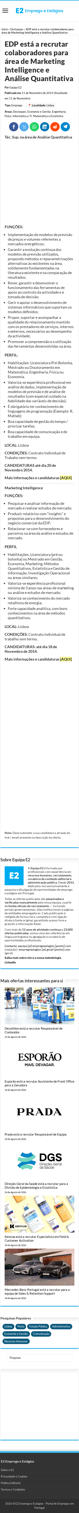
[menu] (5, 11)
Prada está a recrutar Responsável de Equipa (36, 1134)
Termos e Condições (13, 1489)
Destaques (16, 29)
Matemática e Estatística (48, 116)
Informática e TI (22, 116)
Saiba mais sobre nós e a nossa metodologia (33, 957)
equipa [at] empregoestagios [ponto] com (44, 946)
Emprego (16, 105)
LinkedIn (10, 962)
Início (4, 29)
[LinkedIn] (44, 126)
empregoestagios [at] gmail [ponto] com (44, 949)
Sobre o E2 (7, 1470)
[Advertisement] (39, 181)
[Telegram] (65, 126)
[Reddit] (55, 126)
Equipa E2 (15, 87)
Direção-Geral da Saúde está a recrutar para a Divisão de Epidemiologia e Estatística (36, 1185)
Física (8, 116)
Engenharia (59, 111)
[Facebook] (13, 126)
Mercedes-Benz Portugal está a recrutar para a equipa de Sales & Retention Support (37, 1291)
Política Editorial (10, 1483)
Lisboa (50, 105)
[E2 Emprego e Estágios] (39, 10)
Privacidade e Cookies (14, 1476)
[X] (24, 126)
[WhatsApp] (34, 126)
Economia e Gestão (39, 111)
